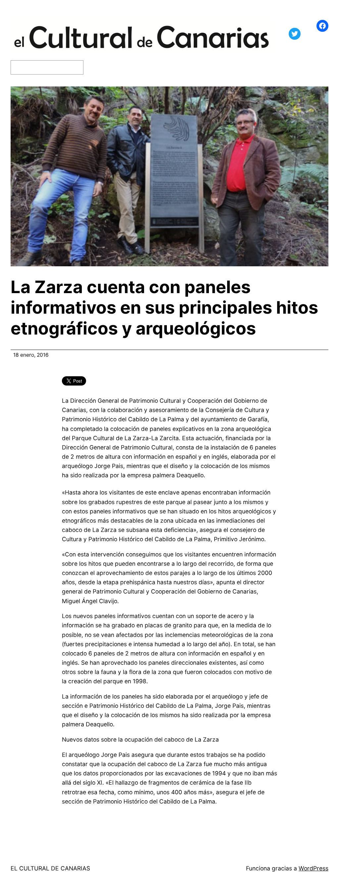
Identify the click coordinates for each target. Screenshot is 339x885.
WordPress (313, 868)
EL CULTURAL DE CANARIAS (50, 868)
